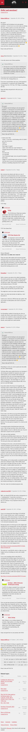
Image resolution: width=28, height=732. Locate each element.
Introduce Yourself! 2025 (7, 706)
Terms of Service (5, 724)
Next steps (3, 688)
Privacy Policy (13, 724)
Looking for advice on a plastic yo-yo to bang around (7, 681)
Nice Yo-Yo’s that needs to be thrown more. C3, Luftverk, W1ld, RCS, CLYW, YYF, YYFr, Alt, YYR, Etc (8, 698)
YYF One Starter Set (14, 235)
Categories (7, 722)
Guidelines (14, 722)
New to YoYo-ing (5, 712)
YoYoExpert (7, 207)
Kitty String (11, 617)
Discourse (9, 728)
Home (2, 722)
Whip (9, 210)
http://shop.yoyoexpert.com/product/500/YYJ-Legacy (13, 576)
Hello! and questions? (9, 10)
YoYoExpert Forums (5, 6)
